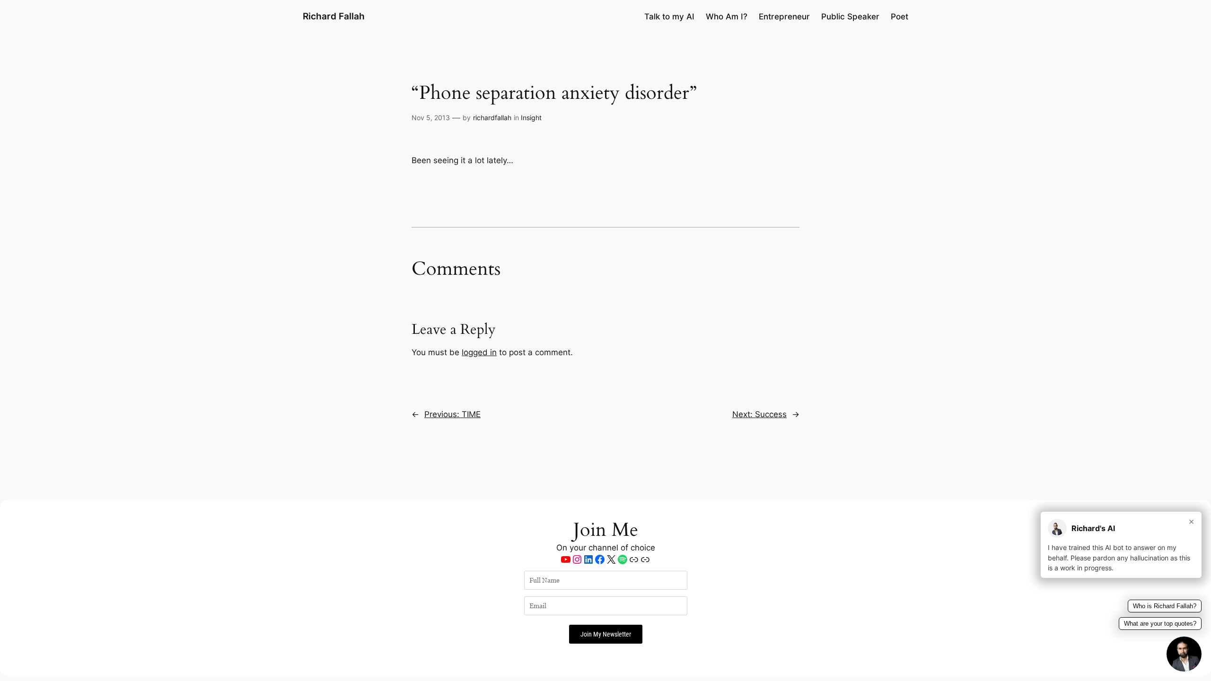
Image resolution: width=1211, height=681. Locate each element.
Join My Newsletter (605, 634)
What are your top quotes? (1160, 623)
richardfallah (492, 118)
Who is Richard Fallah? (1164, 606)
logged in (479, 352)
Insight (531, 118)
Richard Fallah (334, 16)
